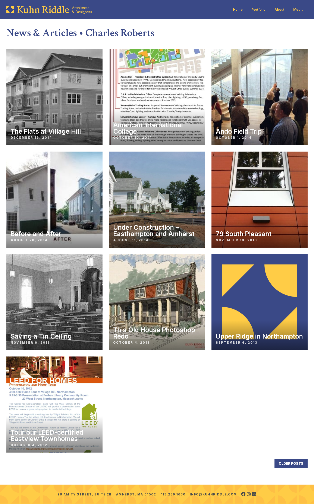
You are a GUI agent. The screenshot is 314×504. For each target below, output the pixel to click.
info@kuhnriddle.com (213, 494)
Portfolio (259, 9)
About (279, 9)
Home (238, 9)
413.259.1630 (173, 494)
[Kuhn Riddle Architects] (49, 10)
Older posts (291, 463)
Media (298, 9)
